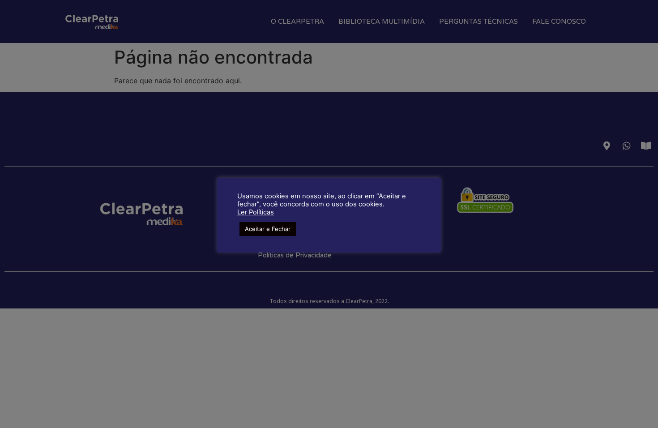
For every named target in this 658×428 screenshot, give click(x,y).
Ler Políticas (255, 212)
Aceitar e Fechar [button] (268, 228)
